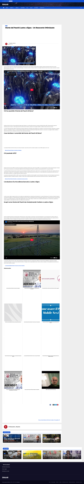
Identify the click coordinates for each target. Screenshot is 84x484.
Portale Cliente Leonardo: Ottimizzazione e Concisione (70, 455)
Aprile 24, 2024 (26, 457)
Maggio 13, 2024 (7, 457)
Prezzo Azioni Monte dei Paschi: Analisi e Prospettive (48, 420)
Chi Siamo (36, 7)
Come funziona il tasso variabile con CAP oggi (12, 455)
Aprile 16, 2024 (66, 457)
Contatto (42, 7)
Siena (44, 453)
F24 (27, 7)
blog (4, 453)
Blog (31, 7)
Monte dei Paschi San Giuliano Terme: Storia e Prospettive (51, 439)
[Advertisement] (42, 15)
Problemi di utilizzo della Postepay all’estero (30, 455)
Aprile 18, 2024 (46, 457)
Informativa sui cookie (5, 471)
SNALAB (5, 4)
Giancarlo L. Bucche (12, 43)
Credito (11, 7)
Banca (17, 7)
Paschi (5, 437)
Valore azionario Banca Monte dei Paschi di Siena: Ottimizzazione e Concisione (31, 439)
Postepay (23, 7)
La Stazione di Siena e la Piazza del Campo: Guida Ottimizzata (51, 455)
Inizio (7, 7)
